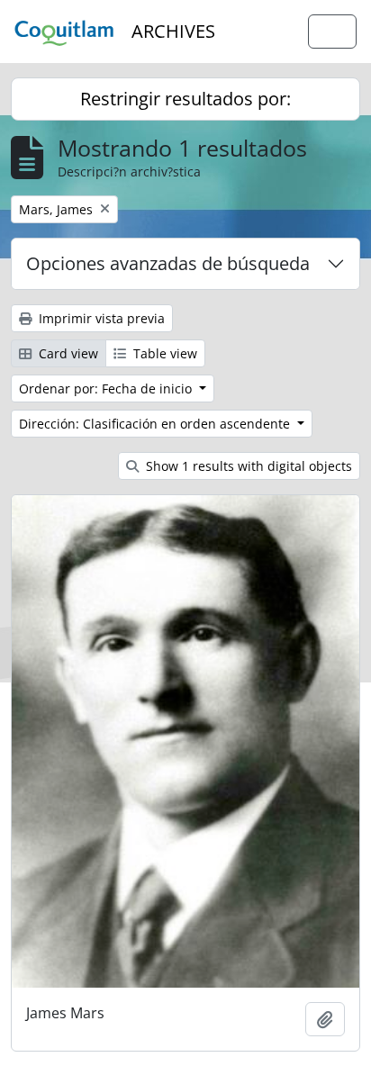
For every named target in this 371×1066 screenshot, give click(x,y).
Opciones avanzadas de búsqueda (168, 263)
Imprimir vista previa (100, 318)
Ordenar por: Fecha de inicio (107, 388)
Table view (163, 353)
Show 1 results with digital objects (247, 465)
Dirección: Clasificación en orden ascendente (156, 423)
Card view (66, 353)
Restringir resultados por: (185, 98)
